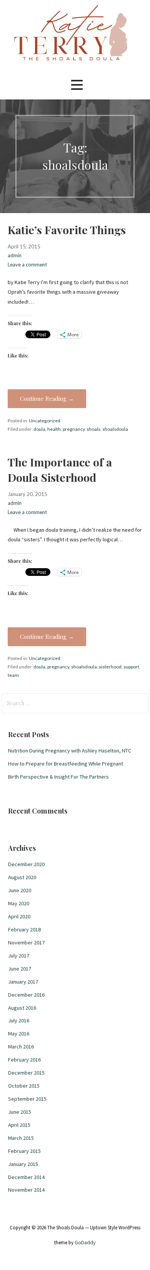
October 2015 (24, 1085)
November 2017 (26, 942)
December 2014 (26, 1177)
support (131, 667)
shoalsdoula (115, 429)
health (54, 429)
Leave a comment (27, 264)
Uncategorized (44, 420)
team (13, 675)
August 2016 (22, 1007)
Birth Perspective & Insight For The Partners (58, 776)
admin (15, 255)
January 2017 (23, 981)
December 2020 (26, 864)
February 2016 (24, 1059)
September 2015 (27, 1098)
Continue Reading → (47, 398)
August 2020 (22, 877)
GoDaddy (85, 1242)
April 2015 (19, 1124)
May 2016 (18, 1033)
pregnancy (74, 429)
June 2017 (19, 968)
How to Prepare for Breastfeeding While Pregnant (65, 763)
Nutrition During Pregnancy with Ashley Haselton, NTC (69, 750)
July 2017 (18, 955)
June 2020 (19, 890)
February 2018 (24, 929)
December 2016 (26, 994)
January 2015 (23, 1164)
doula (39, 429)
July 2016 (18, 1020)
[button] (77, 85)
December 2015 (26, 1072)
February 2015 (24, 1151)
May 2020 (18, 903)
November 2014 (26, 1189)
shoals (93, 429)
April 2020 (19, 916)
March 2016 (21, 1046)
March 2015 (21, 1137)
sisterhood (110, 667)
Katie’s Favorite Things (67, 229)
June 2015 (19, 1111)
